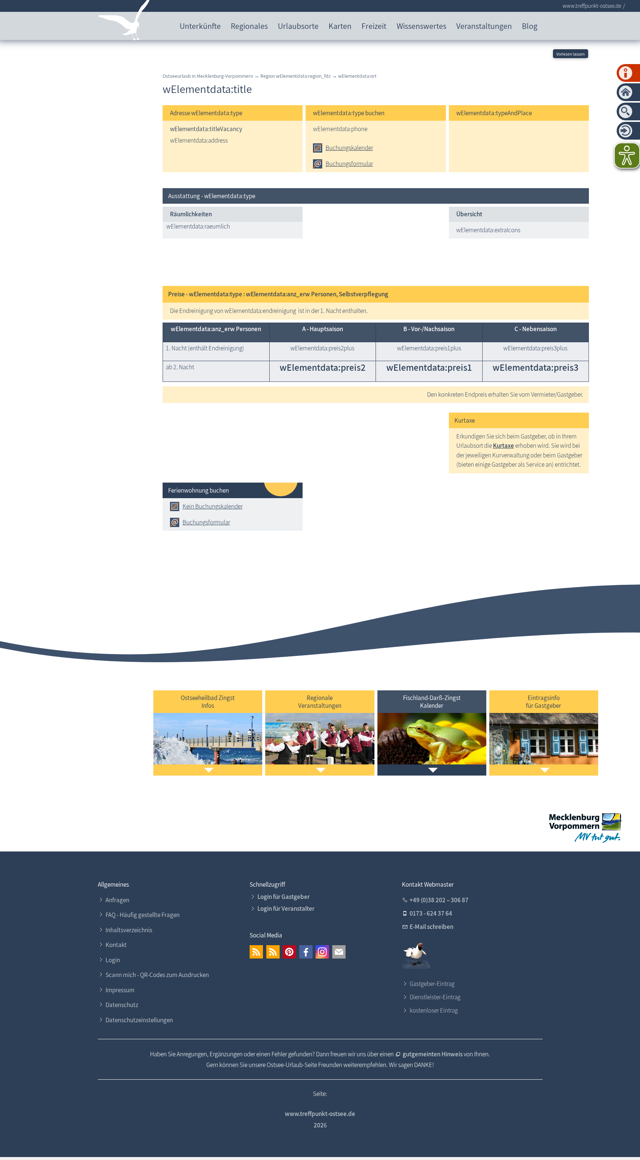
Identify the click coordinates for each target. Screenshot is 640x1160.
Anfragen (117, 900)
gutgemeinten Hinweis (433, 1054)
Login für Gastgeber (283, 897)
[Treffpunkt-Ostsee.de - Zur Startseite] (124, 21)
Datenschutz (122, 1005)
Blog (529, 25)
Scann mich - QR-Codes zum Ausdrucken (157, 975)
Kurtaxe (503, 445)
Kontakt (116, 945)
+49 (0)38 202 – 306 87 (439, 900)
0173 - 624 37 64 (431, 913)
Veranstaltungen (484, 25)
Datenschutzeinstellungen (139, 1020)
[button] (256, 952)
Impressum (120, 990)
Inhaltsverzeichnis (129, 930)
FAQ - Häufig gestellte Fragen (143, 915)
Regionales (249, 25)
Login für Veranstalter (285, 908)
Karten (340, 25)
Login (113, 960)
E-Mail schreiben (431, 927)
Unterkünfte (200, 25)
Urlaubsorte (298, 25)
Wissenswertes (421, 25)
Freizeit (373, 25)
